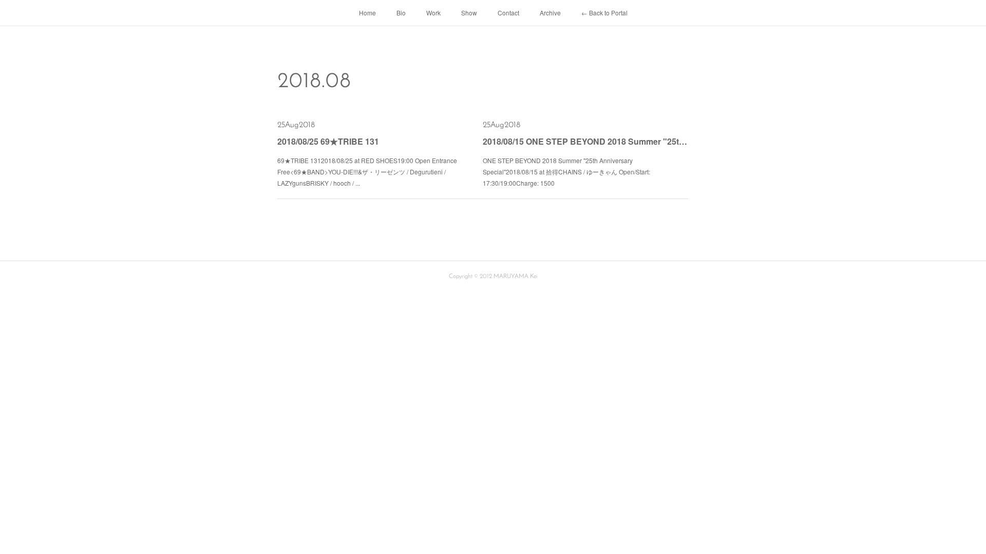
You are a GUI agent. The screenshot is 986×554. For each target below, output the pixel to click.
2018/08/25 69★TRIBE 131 (328, 141)
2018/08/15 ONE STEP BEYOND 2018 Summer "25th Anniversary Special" (585, 141)
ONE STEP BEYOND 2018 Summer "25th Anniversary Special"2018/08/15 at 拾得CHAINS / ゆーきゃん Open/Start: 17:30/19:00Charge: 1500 (566, 171)
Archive (550, 12)
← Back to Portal (604, 12)
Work (433, 12)
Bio (401, 12)
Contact (508, 12)
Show (469, 12)
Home (367, 12)
